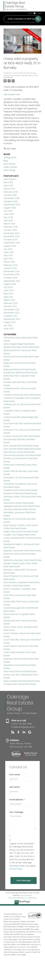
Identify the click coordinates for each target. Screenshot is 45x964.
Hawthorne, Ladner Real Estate (19, 503)
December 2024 (12, 233)
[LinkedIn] (25, 733)
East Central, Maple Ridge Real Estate (22, 448)
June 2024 (9, 252)
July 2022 (8, 325)
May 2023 (8, 293)
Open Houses (10, 167)
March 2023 (9, 300)
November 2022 (11, 312)
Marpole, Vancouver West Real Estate (22, 550)
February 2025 (11, 226)
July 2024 (8, 249)
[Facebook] (19, 733)
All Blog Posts (10, 157)
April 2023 (8, 296)
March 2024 (9, 261)
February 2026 (11, 191)
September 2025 (12, 204)
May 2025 (8, 217)
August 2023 (10, 284)
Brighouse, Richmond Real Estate (20, 369)
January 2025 (10, 230)
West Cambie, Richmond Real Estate (22, 681)
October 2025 (10, 201)
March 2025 (9, 223)
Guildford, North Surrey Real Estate (20, 490)
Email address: (16, 799)
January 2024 (10, 268)
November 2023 (11, 274)
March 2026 (9, 188)
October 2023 (10, 277)
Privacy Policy (26, 895)
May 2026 (8, 182)
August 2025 (10, 207)
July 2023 (8, 287)
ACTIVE (30, 13)
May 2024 (8, 255)
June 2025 (9, 214)
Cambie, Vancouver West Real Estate (22, 394)
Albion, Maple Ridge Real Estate (19, 344)
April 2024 (8, 258)
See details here (12, 94)
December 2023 (12, 271)
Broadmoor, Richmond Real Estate (20, 372)
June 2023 (9, 290)
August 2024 (10, 246)
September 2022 (12, 319)
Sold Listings (9, 170)
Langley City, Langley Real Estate (20, 534)
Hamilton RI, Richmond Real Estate (20, 493)
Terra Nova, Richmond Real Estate (20, 671)
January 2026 (10, 195)
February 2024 (11, 265)
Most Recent (10, 179)
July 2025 (8, 210)
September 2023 (12, 281)
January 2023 (10, 306)
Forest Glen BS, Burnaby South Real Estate (21, 76)
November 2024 (11, 236)
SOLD (39, 13)
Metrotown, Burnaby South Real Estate (22, 560)
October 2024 (10, 239)
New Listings (9, 163)
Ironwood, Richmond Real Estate (20, 509)
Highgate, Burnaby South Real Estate (22, 506)
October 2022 (10, 315)
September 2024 (12, 242)
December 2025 (12, 198)
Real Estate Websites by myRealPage (22, 898)
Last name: (14, 787)
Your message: (16, 812)
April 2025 (8, 220)
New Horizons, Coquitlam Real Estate (22, 582)
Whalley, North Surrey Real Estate (20, 684)
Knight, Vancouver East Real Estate (21, 531)
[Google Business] (30, 733)
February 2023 (11, 303)
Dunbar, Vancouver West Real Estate (22, 436)
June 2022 (9, 328)
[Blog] (14, 733)
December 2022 (12, 309)
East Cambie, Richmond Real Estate (21, 445)
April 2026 (8, 185)
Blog (6, 160)
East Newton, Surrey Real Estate (19, 452)
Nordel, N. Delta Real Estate (17, 585)
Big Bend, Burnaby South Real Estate (21, 347)
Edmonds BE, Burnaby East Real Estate (22, 455)
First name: (14, 774)
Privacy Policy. (15, 868)
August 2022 (10, 322)
